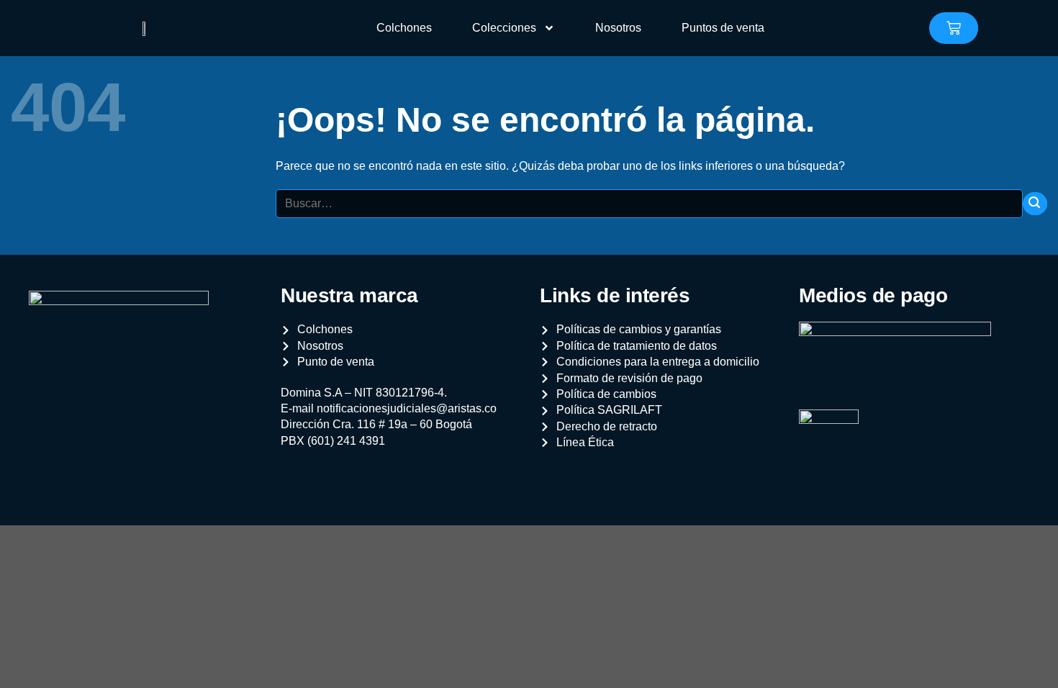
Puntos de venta (723, 28)
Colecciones (504, 28)
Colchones (404, 28)
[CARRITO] (953, 28)
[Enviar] (1035, 204)
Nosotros (618, 28)
